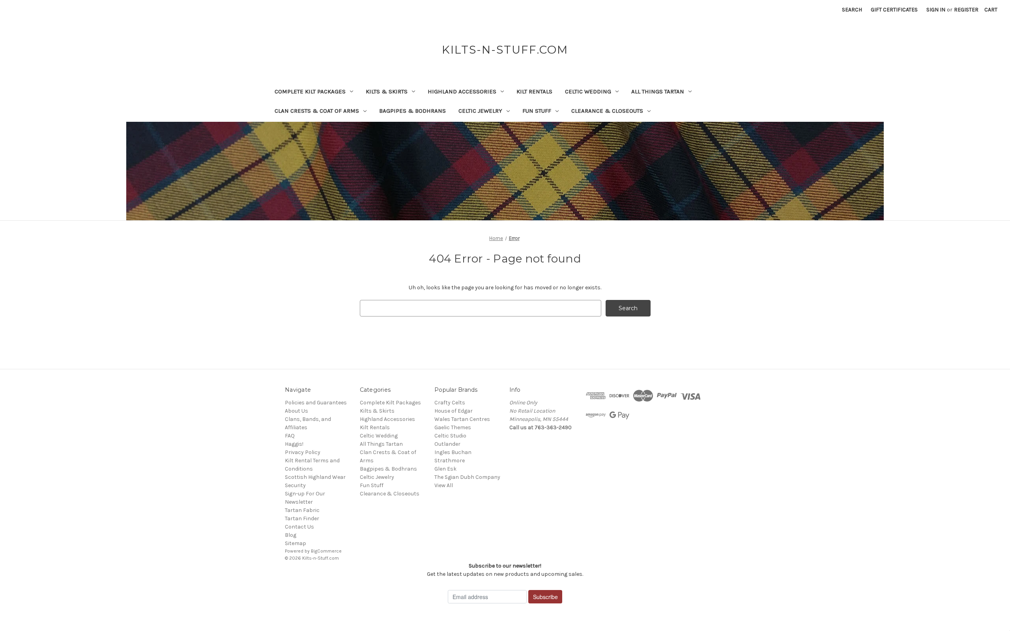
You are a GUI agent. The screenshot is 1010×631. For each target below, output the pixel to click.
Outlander (447, 444)
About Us (296, 411)
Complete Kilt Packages (310, 91)
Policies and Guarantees (316, 402)
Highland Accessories (462, 91)
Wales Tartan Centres (462, 419)
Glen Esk (445, 468)
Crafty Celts (449, 402)
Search (852, 9)
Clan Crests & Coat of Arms (317, 110)
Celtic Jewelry (480, 110)
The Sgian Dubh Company (467, 477)
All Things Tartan (657, 91)
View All (443, 485)
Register (966, 9)
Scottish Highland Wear (315, 477)
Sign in (935, 9)
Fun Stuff (536, 110)
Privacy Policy (302, 452)
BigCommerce (326, 551)
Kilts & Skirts (387, 91)
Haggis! (294, 444)
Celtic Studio (450, 435)
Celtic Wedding (588, 91)
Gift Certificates (894, 9)
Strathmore (449, 460)
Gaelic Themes (452, 427)
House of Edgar (453, 411)
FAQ (290, 435)
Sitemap (295, 543)
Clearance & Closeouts (607, 110)
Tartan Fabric (302, 510)
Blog (290, 535)
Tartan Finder (302, 518)
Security (295, 485)
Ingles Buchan (452, 452)
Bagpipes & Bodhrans (412, 110)
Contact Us (299, 526)
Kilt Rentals (534, 91)
